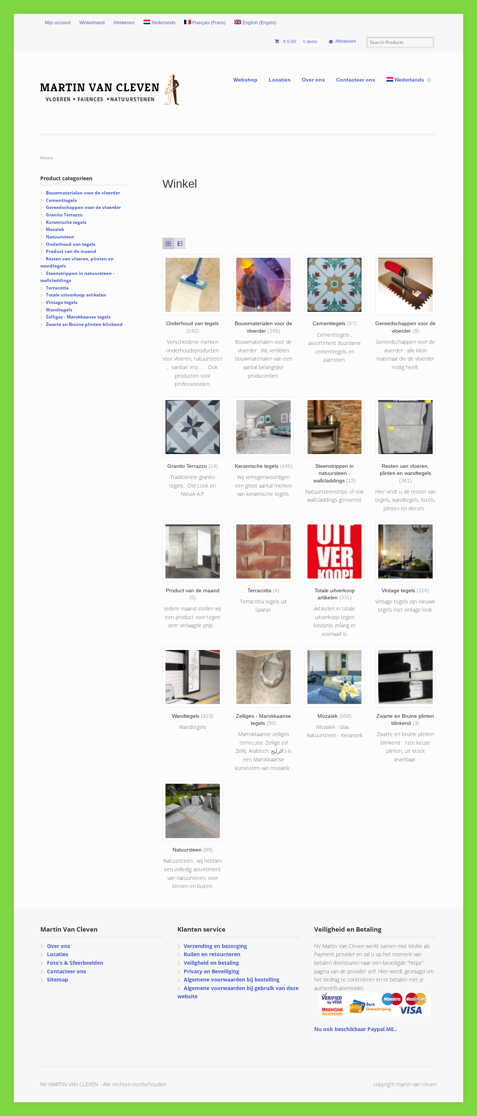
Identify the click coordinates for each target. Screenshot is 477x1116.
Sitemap (57, 979)
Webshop (245, 80)
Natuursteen (60, 237)
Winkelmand (92, 22)
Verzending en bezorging (215, 945)
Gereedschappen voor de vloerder (83, 207)
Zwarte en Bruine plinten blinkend (84, 324)
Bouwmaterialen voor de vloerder (83, 193)
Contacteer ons (355, 80)
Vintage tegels (62, 302)
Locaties (280, 80)
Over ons (313, 80)
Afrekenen (124, 22)
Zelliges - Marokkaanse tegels (78, 317)
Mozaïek (55, 229)
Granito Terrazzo (64, 215)
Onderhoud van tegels (70, 244)
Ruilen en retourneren (212, 954)
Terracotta (57, 288)
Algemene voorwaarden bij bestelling (231, 979)
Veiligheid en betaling (211, 962)
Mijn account (57, 22)
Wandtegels (59, 310)
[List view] (180, 243)
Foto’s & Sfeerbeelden (75, 962)
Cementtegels (61, 200)
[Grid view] (168, 243)
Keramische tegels (66, 222)
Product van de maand (71, 251)
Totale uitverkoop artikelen (76, 295)
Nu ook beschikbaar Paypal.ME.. (355, 1029)
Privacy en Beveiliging (211, 971)
